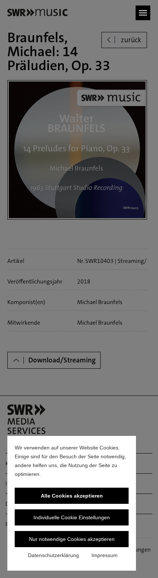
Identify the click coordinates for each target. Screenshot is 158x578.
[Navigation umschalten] (143, 13)
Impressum (104, 555)
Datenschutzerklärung (53, 555)
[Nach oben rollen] (142, 562)
